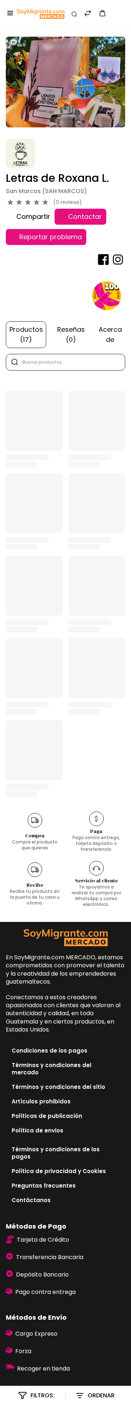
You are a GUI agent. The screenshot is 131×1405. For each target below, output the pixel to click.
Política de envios (37, 1130)
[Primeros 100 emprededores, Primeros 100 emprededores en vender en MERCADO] (107, 295)
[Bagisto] (40, 14)
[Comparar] (87, 14)
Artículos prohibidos (41, 1101)
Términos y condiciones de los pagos (56, 1152)
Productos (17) (26, 334)
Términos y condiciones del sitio (58, 1087)
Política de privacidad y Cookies (59, 1171)
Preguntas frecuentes (44, 1185)
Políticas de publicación (47, 1116)
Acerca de (110, 334)
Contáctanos (31, 1200)
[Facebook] (103, 259)
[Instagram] (118, 259)
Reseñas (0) (71, 334)
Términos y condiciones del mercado (51, 1068)
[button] (102, 12)
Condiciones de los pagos (49, 1050)
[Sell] (115, 14)
